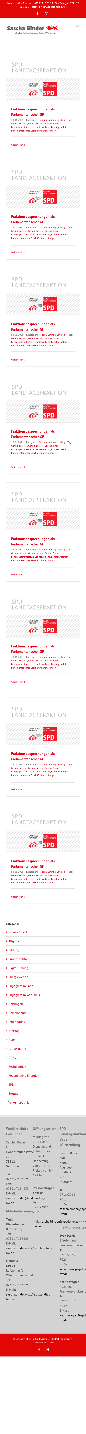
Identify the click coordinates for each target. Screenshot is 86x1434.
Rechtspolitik (17, 1067)
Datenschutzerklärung (43, 1342)
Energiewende (18, 977)
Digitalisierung (18, 968)
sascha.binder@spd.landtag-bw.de (49, 6)
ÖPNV (12, 1058)
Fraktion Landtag (47, 119)
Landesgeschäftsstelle (22, 127)
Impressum (66, 1338)
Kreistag (14, 1031)
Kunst (12, 1040)
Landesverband (42, 127)
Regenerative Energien (23, 1075)
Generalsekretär (19, 123)
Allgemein (15, 941)
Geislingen (15, 1004)
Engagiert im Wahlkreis (24, 995)
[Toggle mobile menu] (78, 25)
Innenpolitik (16, 1022)
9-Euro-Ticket (17, 932)
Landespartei (17, 1049)
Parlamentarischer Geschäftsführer (28, 130)
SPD (11, 1084)
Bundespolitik (17, 959)
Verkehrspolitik (18, 1102)
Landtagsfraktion (59, 127)
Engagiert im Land (20, 986)
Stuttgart (51, 130)
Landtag (61, 119)
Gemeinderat (17, 1013)
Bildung (13, 950)
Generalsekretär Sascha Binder (43, 123)
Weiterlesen (17, 144)
